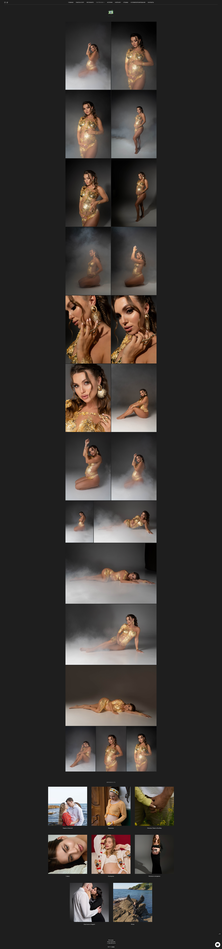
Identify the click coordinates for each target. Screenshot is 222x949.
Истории (109, 2)
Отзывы (125, 2)
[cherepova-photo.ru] (111, 13)
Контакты (151, 2)
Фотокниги (90, 2)
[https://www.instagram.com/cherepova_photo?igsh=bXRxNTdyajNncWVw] (5, 2)
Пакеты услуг (80, 2)
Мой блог (118, 2)
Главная (70, 2)
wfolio (113, 946)
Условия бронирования (138, 2)
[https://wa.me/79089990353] (7, 2)
